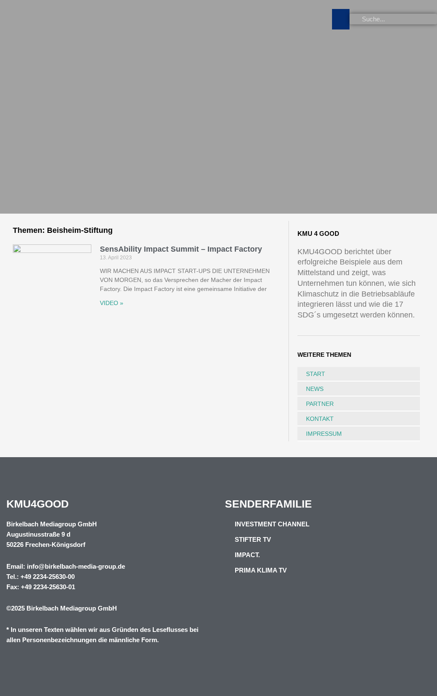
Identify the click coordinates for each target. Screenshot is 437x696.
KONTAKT (320, 418)
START (315, 373)
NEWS (314, 388)
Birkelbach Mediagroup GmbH (71, 608)
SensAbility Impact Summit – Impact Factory (181, 249)
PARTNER (320, 403)
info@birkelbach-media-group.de (76, 566)
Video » (111, 303)
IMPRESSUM (324, 433)
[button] (341, 19)
